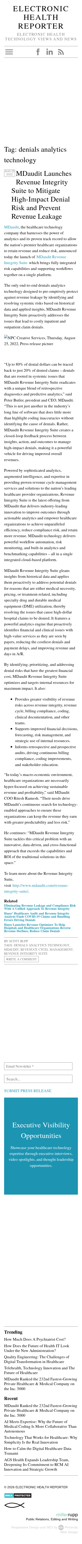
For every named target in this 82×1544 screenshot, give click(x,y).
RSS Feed (61, 52)
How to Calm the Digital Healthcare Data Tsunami (37, 1451)
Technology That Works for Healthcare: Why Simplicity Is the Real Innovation (40, 1440)
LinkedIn (49, 52)
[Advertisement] (41, 103)
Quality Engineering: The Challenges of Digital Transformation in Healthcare (36, 1359)
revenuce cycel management (46, 949)
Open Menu (9, 52)
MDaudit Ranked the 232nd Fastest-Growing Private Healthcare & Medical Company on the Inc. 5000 (40, 1383)
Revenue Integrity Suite (26, 953)
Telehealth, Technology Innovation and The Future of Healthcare (39, 1370)
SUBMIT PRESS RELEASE (27, 1090)
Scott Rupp (18, 941)
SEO (49, 1527)
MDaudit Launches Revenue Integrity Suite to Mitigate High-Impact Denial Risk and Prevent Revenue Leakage (41, 194)
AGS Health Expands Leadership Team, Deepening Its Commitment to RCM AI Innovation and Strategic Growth (36, 1464)
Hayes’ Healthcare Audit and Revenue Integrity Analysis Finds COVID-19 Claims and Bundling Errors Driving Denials (37, 916)
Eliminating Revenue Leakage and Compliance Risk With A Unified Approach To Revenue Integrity (40, 907)
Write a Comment (21, 959)
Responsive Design (25, 1527)
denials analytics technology (41, 945)
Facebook (38, 52)
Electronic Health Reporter (41, 17)
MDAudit (11, 949)
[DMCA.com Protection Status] (18, 1497)
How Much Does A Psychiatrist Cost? (35, 1339)
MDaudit (11, 227)
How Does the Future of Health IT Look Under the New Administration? (36, 1348)
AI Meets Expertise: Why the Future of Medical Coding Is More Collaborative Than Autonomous (40, 1426)
